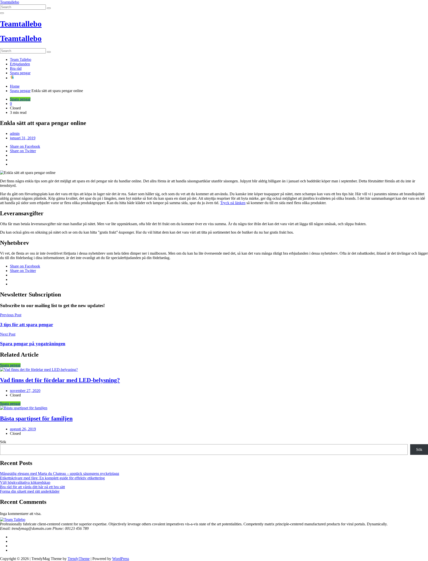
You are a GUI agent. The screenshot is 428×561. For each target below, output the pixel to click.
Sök (3, 442)
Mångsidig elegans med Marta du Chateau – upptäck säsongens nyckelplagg (59, 473)
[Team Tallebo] (12, 519)
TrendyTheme (79, 559)
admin (15, 133)
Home (15, 86)
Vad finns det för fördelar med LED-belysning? (60, 380)
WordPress (120, 559)
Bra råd (16, 68)
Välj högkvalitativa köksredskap (25, 482)
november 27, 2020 (25, 391)
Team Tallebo (20, 59)
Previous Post (10, 315)
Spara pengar (20, 73)
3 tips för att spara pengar (26, 324)
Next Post (7, 334)
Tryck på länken (232, 203)
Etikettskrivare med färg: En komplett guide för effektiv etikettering (52, 478)
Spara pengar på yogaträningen (32, 343)
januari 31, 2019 (22, 138)
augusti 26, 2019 (23, 429)
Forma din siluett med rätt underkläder (29, 491)
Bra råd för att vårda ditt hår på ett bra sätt (32, 487)
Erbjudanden (20, 64)
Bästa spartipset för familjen (36, 418)
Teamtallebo (9, 2)
